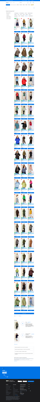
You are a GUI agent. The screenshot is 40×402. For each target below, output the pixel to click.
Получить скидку (31, 381)
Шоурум (14, 388)
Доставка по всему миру (24, 0)
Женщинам (7, 2)
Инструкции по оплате (8, 389)
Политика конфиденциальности (8, 392)
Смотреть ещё (24, 313)
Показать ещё (15, 344)
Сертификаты (7, 394)
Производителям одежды (16, 391)
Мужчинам (10, 2)
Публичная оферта (8, 393)
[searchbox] (13, 4)
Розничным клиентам (15, 389)
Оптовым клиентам (15, 390)
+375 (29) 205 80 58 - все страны (9, 0)
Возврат (7, 390)
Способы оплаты (8, 388)
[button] (26, 28)
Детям (13, 2)
